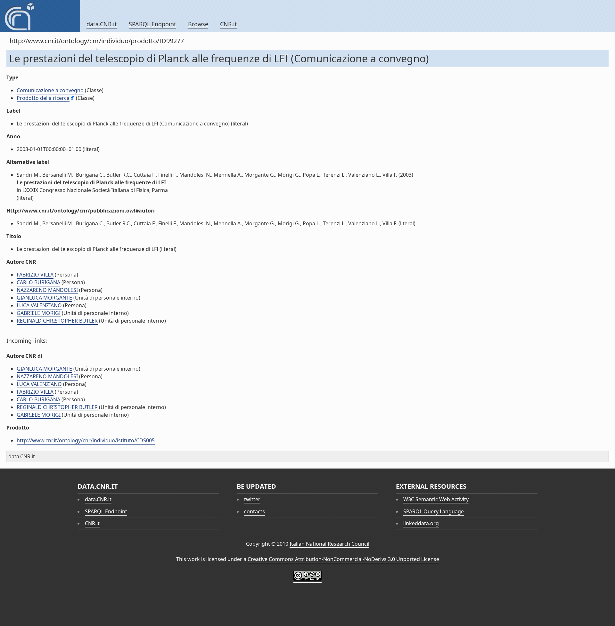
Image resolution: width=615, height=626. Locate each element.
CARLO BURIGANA (38, 282)
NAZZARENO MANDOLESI (47, 289)
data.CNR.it (101, 24)
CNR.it (228, 24)
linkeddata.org (421, 523)
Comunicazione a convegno (50, 90)
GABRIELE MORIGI (39, 313)
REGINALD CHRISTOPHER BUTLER (57, 320)
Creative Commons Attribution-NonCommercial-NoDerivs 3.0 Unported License (343, 559)
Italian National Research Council (329, 543)
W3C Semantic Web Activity (436, 499)
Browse (198, 24)
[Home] (40, 16)
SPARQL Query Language (433, 511)
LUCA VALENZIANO (39, 305)
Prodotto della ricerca (43, 97)
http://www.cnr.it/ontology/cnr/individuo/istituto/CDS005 (86, 440)
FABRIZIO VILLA (35, 274)
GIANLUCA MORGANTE (44, 297)
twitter (252, 499)
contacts (254, 511)
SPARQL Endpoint (152, 24)
